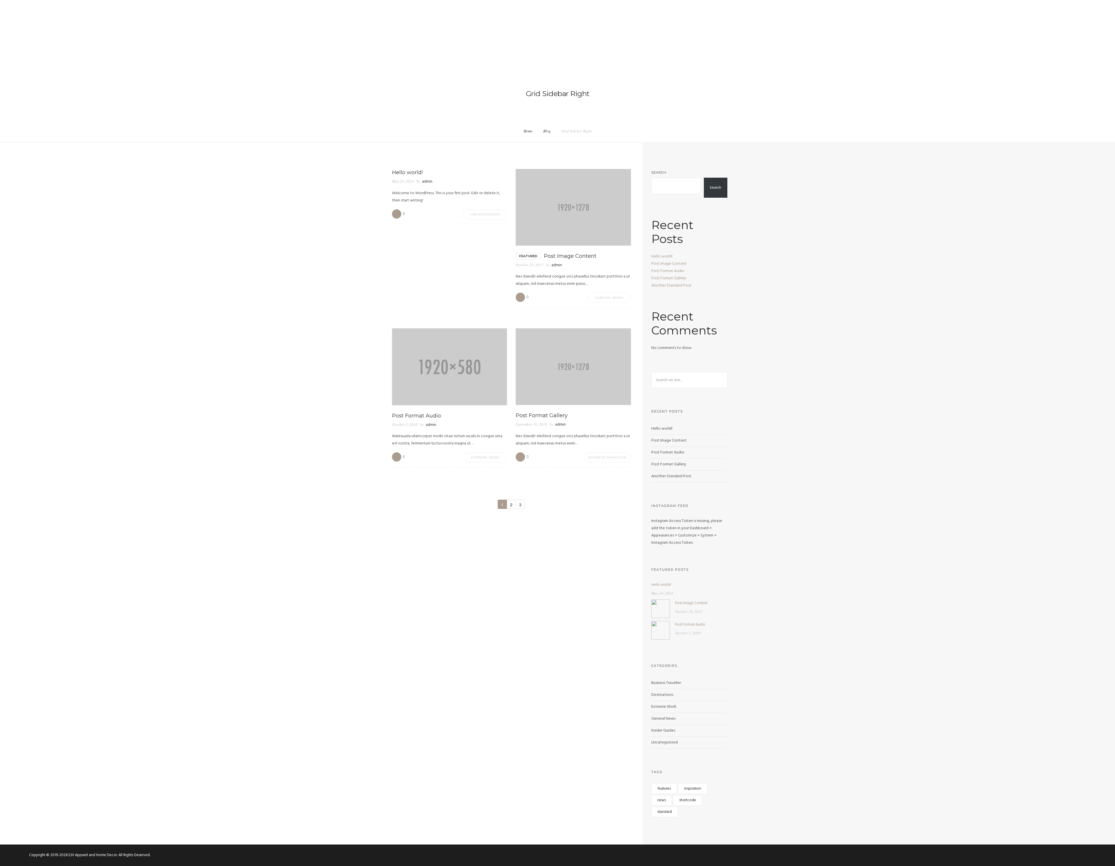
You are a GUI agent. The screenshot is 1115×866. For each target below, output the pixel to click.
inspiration (692, 789)
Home (980, 28)
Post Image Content (669, 263)
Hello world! (661, 256)
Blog (547, 131)
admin (427, 182)
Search (658, 172)
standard (664, 812)
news (661, 800)
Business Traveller (607, 457)
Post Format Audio (667, 271)
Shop (1000, 28)
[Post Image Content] (660, 608)
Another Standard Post (671, 285)
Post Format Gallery (668, 278)
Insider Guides (663, 730)
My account (1059, 28)
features (664, 789)
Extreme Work (485, 457)
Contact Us (1026, 28)
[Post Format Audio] (660, 630)
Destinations (662, 695)
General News (609, 298)
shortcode (687, 800)
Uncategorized (485, 214)
